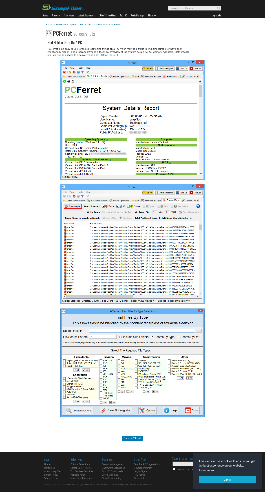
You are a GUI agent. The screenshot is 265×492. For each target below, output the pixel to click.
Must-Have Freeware (81, 478)
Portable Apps (77, 474)
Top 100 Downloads (112, 471)
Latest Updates (110, 474)
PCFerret (115, 24)
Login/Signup (141, 471)
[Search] (217, 8)
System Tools (76, 24)
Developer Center (143, 468)
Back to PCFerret (132, 438)
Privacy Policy (51, 474)
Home (49, 24)
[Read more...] (109, 54)
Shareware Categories (113, 468)
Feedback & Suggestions (147, 464)
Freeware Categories (112, 464)
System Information (97, 24)
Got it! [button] (227, 479)
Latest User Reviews (81, 468)
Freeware (61, 24)
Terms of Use (51, 478)
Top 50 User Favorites (81, 471)
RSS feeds (139, 474)
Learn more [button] (206, 470)
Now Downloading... (112, 478)
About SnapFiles (52, 471)
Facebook (139, 478)
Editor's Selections (80, 464)
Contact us (49, 468)
